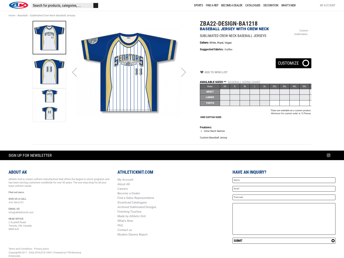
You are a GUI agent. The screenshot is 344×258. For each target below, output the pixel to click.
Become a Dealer (128, 193)
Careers (122, 189)
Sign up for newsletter (30, 155)
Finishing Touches (129, 211)
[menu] (246, 5)
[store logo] (18, 5)
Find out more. (17, 192)
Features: (206, 127)
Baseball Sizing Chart (244, 82)
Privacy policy (41, 248)
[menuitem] (198, 5)
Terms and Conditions (20, 248)
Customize (293, 62)
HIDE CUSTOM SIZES (210, 117)
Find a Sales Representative (135, 198)
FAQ (120, 225)
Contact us (124, 230)
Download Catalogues (132, 202)
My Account (327, 5)
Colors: (204, 42)
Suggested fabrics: (212, 49)
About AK (123, 184)
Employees (14, 256)
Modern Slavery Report (132, 234)
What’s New (125, 221)
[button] (74, 72)
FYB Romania (74, 252)
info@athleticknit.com (21, 212)
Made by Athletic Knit (131, 216)
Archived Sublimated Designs (136, 207)
